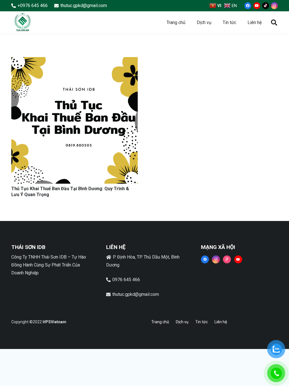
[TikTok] (265, 5)
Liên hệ (220, 322)
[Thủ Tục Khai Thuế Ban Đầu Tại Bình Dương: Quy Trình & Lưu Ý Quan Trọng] (74, 61)
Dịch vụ (182, 322)
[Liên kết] (22, 22)
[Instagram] (274, 5)
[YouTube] (256, 5)
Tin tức (201, 322)
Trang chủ (160, 322)
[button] (274, 22)
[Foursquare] (227, 259)
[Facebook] (247, 5)
